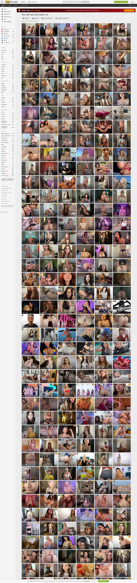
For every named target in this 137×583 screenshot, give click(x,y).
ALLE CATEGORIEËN (8, 179)
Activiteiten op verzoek (62, 18)
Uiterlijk (26, 18)
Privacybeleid (4, 194)
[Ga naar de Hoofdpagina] (12, 2)
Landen (35, 18)
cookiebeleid (86, 581)
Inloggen (132, 2)
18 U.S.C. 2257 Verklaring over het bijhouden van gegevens (7, 206)
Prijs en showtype (47, 18)
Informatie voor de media (6, 192)
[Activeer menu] (2, 2)
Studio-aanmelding (5, 201)
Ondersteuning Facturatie (6, 188)
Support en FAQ (4, 186)
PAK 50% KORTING (129, 10)
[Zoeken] (80, 2)
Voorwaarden (4, 196)
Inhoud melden (4, 190)
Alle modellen (4, 203)
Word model (3, 199)
